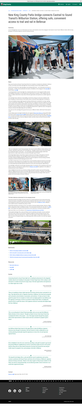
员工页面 (61, 392)
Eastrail (46, 88)
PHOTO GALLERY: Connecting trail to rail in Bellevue (20, 252)
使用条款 (27, 387)
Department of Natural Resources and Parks (35, 210)
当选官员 (44, 390)
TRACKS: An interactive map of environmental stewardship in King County (24, 257)
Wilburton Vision (33, 166)
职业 (60, 394)
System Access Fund (20, 114)
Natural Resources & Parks (16, 10)
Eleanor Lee (10, 374)
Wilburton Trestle (41, 202)
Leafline (11, 269)
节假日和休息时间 (62, 390)
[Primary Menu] (80, 4)
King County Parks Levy (38, 113)
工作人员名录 (45, 389)
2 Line (15, 90)
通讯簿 (43, 392)
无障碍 (9, 401)
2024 (30, 10)
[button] (81, 1)
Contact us (44, 387)
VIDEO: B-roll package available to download (18, 250)
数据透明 (27, 390)
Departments (61, 387)
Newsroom (25, 10)
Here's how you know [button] (51, 1)
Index (10, 381)
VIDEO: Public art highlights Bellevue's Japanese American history (22, 254)
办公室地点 (61, 389)
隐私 (27, 389)
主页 (9, 10)
